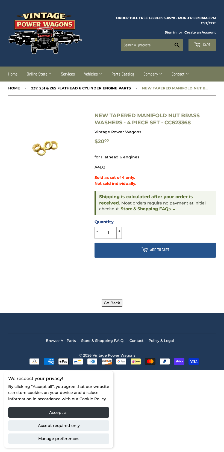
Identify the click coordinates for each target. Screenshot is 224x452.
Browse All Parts (61, 340)
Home (12, 74)
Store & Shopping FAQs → (148, 208)
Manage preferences (58, 438)
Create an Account (200, 32)
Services (68, 74)
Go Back (112, 302)
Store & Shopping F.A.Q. (102, 340)
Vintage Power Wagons (114, 355)
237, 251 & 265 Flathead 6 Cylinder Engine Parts (81, 88)
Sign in (170, 32)
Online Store (37, 74)
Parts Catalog (122, 74)
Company (151, 74)
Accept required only (59, 425)
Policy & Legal (161, 340)
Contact (179, 74)
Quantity (104, 221)
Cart (206, 44)
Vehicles (91, 74)
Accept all (59, 412)
